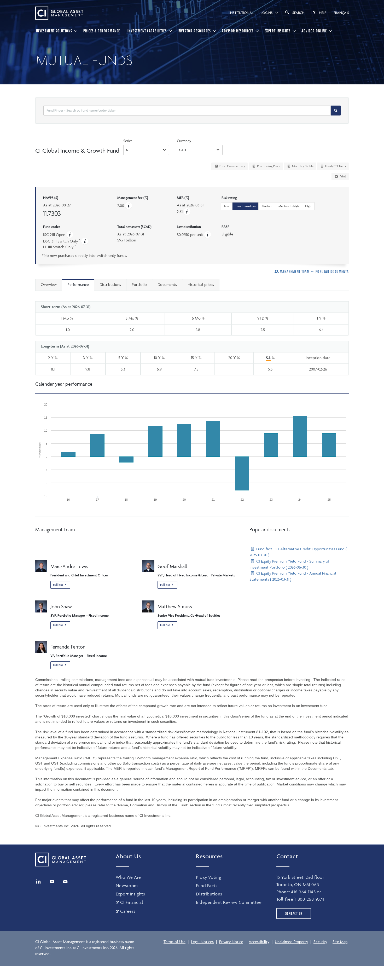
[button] (187, 211)
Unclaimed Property (291, 941)
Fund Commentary (232, 166)
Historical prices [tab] (201, 284)
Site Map (340, 941)
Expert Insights (278, 31)
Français (341, 12)
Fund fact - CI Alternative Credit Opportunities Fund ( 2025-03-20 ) (298, 551)
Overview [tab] (49, 284)
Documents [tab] (167, 284)
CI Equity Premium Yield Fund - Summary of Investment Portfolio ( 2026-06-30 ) (289, 564)
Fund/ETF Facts (335, 166)
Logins (267, 12)
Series (127, 140)
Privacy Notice (231, 941)
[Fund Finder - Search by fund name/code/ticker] (336, 110)
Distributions (209, 893)
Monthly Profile (302, 166)
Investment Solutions (54, 31)
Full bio (58, 585)
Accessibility (259, 941)
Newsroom (127, 885)
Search (298, 12)
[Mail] (65, 881)
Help (322, 12)
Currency (184, 140)
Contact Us (294, 913)
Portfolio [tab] (139, 284)
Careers (128, 911)
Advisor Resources (238, 31)
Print (342, 176)
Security (320, 941)
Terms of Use (174, 941)
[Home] (59, 13)
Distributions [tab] (110, 284)
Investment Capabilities (147, 31)
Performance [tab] (78, 284)
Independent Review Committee (228, 902)
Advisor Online (314, 31)
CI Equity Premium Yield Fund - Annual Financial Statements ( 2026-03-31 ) (292, 576)
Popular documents (332, 271)
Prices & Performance (101, 31)
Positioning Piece (268, 166)
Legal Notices (202, 941)
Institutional (241, 12)
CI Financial (131, 902)
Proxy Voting (208, 877)
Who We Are (128, 877)
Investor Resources (194, 31)
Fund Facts (206, 885)
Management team (295, 271)
